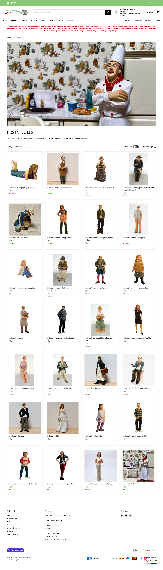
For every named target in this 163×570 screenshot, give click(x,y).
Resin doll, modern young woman (59, 238)
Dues (8, 522)
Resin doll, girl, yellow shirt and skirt (136, 288)
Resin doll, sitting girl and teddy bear (22, 288)
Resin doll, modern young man (134, 238)
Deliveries (10, 531)
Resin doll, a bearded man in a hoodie (61, 338)
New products (27, 20)
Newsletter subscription (144, 20)
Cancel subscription (13, 528)
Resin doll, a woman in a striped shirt (60, 484)
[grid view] (151, 146)
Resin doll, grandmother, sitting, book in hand (99, 188)
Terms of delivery (12, 534)
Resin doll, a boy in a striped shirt (135, 436)
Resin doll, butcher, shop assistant (59, 187)
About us (69, 20)
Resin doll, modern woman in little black (137, 338)
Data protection (12, 518)
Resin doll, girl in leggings (93, 436)
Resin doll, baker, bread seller (95, 388)
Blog (158, 20)
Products (14, 20)
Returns (9, 525)
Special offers (41, 20)
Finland (148, 550)
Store (61, 20)
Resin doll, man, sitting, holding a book (61, 388)
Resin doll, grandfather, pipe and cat (136, 388)
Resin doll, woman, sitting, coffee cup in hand (99, 339)
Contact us (128, 20)
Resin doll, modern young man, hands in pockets (99, 239)
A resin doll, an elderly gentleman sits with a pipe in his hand (138, 188)
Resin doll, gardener (16, 338)
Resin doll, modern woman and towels (98, 484)
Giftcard (53, 20)
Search (9, 515)
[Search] (108, 12)
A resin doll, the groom (17, 436)
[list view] (154, 146)
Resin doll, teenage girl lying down (21, 187)
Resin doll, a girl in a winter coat (96, 288)
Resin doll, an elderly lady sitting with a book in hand (61, 289)
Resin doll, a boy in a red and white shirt (23, 484)
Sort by (9, 147)
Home (5, 20)
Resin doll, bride (53, 436)
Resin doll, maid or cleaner (18, 238)
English (152, 3)
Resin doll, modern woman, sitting (21, 388)
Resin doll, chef (128, 484)
